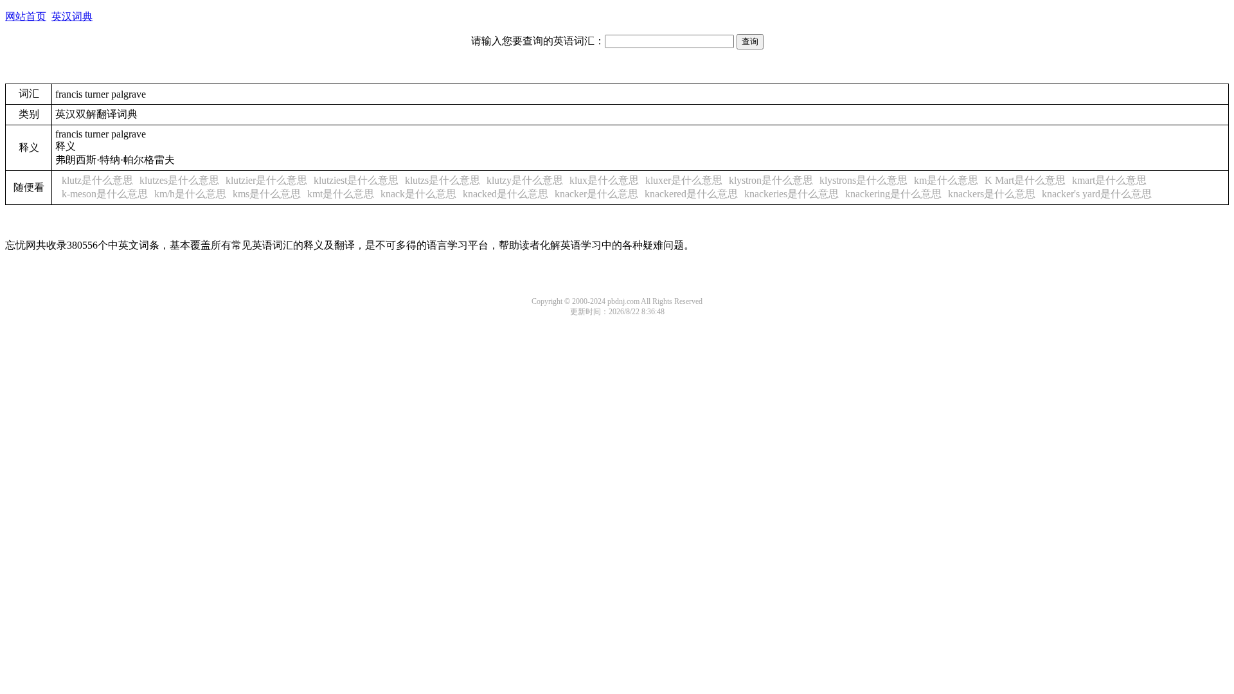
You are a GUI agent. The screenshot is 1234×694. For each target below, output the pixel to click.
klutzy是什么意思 (525, 180)
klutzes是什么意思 (179, 180)
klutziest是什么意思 (356, 180)
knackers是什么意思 (991, 193)
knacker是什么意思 (596, 193)
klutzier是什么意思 (266, 180)
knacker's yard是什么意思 (1097, 193)
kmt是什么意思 (340, 193)
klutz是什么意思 (97, 180)
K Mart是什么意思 (1025, 180)
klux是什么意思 (604, 180)
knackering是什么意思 (893, 193)
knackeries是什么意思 (791, 193)
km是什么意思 (946, 180)
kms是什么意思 (267, 193)
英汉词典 (72, 16)
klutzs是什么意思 (442, 180)
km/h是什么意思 (190, 193)
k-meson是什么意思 (105, 193)
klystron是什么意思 (771, 180)
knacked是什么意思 (505, 193)
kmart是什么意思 (1109, 180)
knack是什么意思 (418, 193)
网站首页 (25, 16)
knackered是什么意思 (691, 193)
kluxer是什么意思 (683, 180)
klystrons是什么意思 (863, 180)
